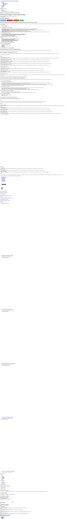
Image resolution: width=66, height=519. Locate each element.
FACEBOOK (3, 180)
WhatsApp (2, 8)
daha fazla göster (3, 506)
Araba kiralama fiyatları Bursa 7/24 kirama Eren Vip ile (8, 363)
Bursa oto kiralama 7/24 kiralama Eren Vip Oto (7, 309)
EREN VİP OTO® (3, 20)
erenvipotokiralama (3, 16)
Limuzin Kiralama (4, 178)
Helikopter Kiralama (4, 177)
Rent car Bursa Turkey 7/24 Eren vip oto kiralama (5, 200)
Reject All (4, 504)
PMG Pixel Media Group (3, 491)
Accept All (7, 504)
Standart (5, 507)
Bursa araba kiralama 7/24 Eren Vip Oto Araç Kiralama (5, 195)
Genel (15, 16)
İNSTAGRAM (3, 181)
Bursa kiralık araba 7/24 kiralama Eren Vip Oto (7, 255)
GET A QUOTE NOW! (3, 502)
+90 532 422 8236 (16, 20)
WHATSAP (21, 20)
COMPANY (8, 496)
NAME (7, 495)
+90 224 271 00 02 (9, 20)
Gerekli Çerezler (3, 507)
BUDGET (1, 498)
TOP (0, 503)
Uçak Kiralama (3, 179)
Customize (2, 504)
